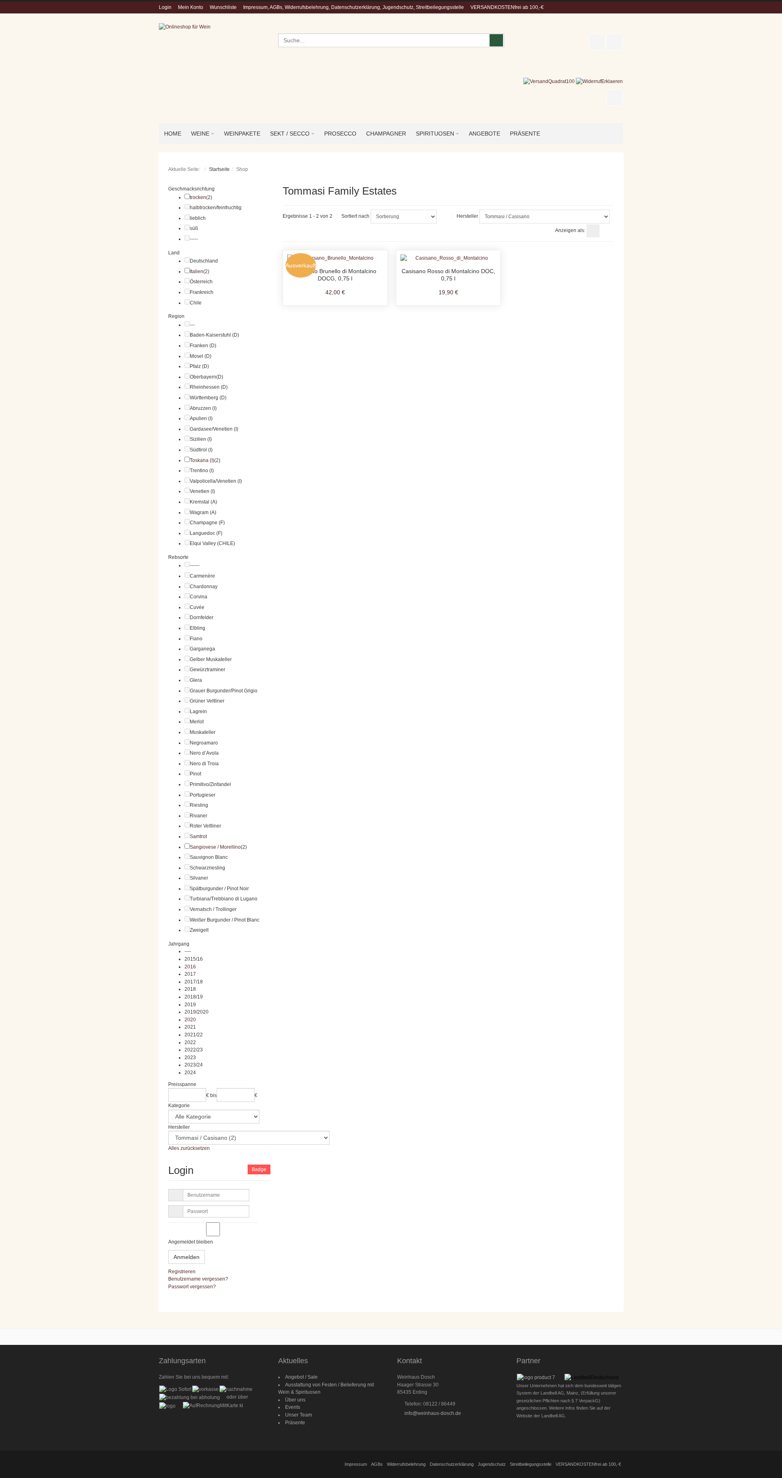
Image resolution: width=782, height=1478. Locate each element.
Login (165, 7)
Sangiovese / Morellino (215, 847)
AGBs (377, 1464)
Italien (196, 271)
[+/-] (444, 216)
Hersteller (467, 216)
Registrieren (182, 1271)
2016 (190, 967)
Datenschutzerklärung (452, 1464)
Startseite (219, 169)
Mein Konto (190, 7)
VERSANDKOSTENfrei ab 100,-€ (507, 7)
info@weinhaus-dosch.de (432, 1413)
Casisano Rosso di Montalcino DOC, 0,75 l (448, 275)
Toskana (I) (202, 460)
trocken (198, 197)
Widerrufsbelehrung (406, 1464)
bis (213, 1095)
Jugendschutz (492, 1464)
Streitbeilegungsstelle (530, 1464)
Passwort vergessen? (192, 1287)
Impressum (356, 1464)
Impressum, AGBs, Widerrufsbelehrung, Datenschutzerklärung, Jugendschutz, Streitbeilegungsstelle (353, 7)
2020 (190, 1020)
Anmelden (187, 1257)
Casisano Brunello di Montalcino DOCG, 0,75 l (335, 275)
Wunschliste (223, 7)
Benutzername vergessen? (198, 1279)
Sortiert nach (355, 216)
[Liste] (607, 230)
